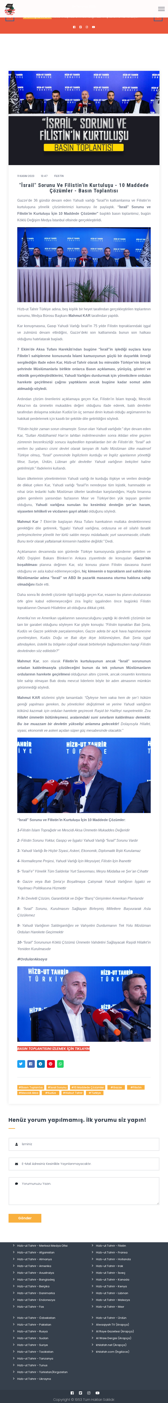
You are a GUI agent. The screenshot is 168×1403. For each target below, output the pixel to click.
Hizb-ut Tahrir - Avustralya (35, 1273)
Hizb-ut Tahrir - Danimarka (36, 1293)
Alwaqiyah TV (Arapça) (112, 1325)
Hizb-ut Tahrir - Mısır (110, 1307)
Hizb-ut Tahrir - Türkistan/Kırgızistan (42, 1372)
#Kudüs (50, 1093)
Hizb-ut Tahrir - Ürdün (111, 1318)
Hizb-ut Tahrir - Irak (109, 1266)
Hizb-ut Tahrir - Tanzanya (35, 1358)
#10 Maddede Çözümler (87, 1087)
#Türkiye (95, 1093)
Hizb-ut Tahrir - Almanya (34, 1259)
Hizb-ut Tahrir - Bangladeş (36, 1279)
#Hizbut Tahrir (72, 1093)
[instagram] (87, 27)
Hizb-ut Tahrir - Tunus (32, 1365)
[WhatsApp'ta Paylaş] (60, 1064)
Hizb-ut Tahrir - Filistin (111, 1246)
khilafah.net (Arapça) (111, 1345)
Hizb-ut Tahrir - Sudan (32, 1338)
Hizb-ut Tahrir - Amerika (34, 1266)
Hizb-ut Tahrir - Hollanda (113, 1259)
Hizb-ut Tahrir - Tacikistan (35, 1352)
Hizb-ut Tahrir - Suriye (32, 1345)
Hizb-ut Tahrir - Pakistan (34, 1325)
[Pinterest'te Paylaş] (51, 1064)
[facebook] (74, 27)
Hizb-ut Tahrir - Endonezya (36, 1300)
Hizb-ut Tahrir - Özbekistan (36, 1318)
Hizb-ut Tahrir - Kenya (111, 1286)
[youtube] (93, 27)
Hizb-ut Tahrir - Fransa (112, 1252)
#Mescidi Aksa (28, 1093)
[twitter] (80, 27)
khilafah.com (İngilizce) (112, 1352)
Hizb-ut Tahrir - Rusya (32, 1331)
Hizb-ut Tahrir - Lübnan (112, 1293)
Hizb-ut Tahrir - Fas (30, 1307)
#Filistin (136, 1087)
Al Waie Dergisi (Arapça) (113, 1338)
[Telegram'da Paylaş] (41, 1064)
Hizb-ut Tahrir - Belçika (33, 1286)
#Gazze (116, 1087)
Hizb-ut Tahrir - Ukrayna (34, 1379)
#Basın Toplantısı (31, 1087)
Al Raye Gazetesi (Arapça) (115, 1331)
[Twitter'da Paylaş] (21, 1064)
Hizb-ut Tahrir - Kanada (112, 1279)
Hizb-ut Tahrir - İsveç (110, 1273)
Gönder (25, 1218)
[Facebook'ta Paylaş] (31, 1064)
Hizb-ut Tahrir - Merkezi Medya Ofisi (42, 1246)
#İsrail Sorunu (57, 1087)
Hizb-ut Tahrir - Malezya (113, 1300)
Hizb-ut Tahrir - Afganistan (35, 1252)
